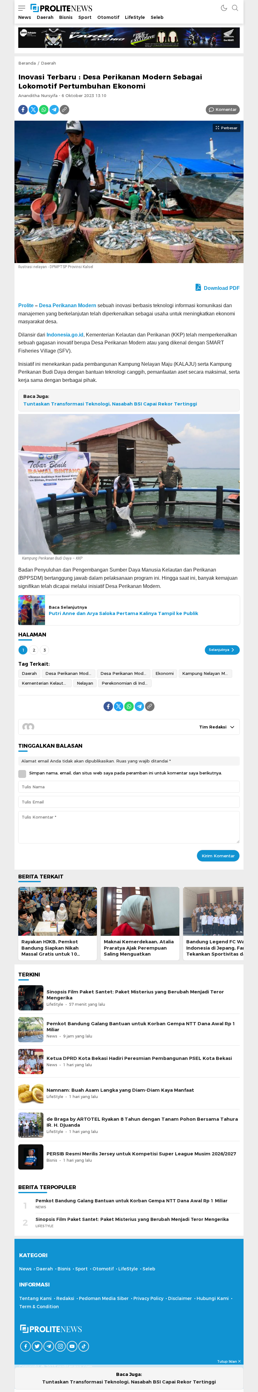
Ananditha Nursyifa (38, 95)
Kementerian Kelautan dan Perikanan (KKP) (47, 683)
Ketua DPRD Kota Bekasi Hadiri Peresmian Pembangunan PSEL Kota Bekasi (139, 1058)
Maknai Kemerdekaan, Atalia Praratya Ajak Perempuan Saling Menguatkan (139, 948)
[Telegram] (54, 109)
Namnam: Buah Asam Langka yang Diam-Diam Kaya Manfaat (120, 1090)
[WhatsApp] (43, 109)
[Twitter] (33, 109)
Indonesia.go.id (65, 334)
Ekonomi (164, 673)
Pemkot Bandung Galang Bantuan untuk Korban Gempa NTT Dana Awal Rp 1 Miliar (141, 1026)
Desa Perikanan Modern (67, 305)
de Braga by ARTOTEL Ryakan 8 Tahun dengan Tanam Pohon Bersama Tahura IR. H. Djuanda (142, 1122)
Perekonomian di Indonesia (127, 683)
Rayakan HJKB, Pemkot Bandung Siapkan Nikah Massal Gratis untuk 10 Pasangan (50, 951)
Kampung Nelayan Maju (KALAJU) (207, 673)
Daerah (48, 63)
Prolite (26, 305)
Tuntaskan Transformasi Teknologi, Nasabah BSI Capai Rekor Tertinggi (110, 404)
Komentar (226, 109)
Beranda (27, 63)
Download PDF (221, 288)
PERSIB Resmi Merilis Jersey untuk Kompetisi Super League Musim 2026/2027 (141, 1154)
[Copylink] (64, 109)
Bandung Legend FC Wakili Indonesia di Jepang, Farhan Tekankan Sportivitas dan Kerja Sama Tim (220, 951)
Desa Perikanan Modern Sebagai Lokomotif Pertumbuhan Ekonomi (125, 673)
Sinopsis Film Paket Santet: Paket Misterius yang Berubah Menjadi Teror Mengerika (135, 995)
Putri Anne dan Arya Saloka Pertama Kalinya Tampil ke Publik (123, 613)
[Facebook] (23, 109)
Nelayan (85, 683)
